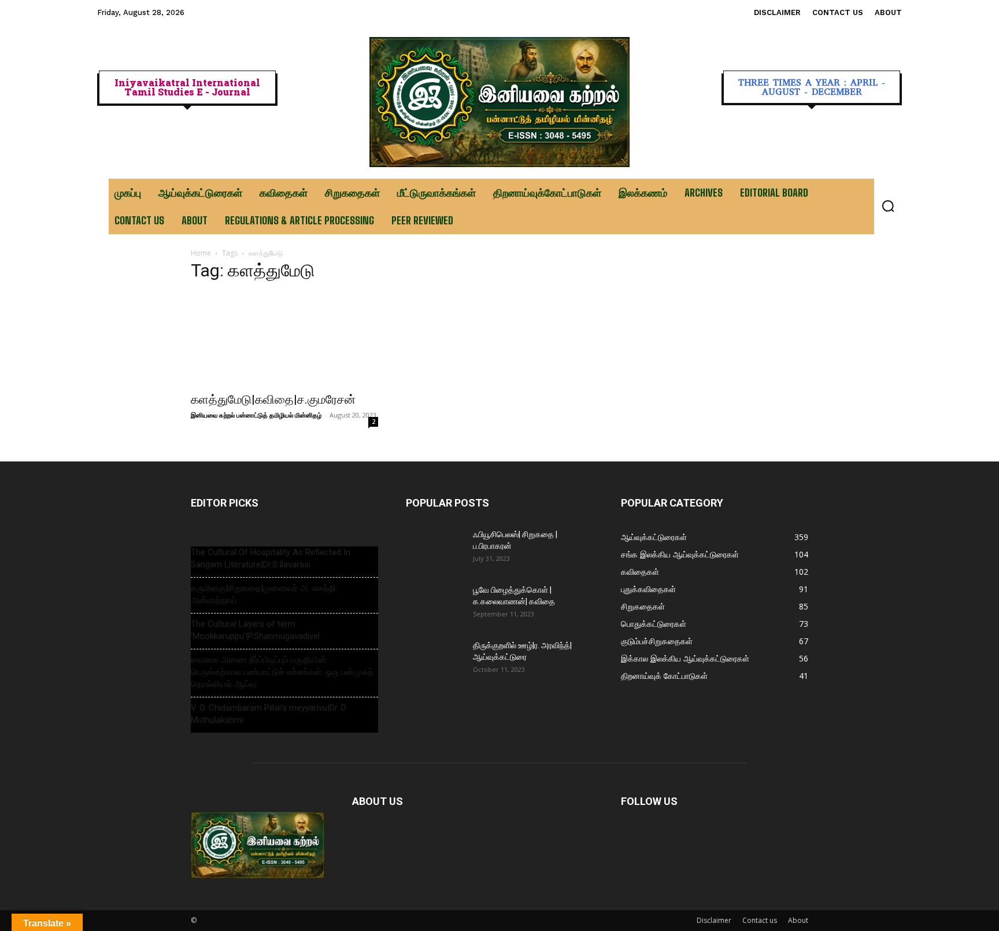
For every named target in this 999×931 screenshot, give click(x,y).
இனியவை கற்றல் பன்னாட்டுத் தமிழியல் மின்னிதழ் (256, 415)
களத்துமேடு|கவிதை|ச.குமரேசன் (273, 400)
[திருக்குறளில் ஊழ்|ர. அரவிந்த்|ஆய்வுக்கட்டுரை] (435, 660)
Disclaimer (714, 920)
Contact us (759, 920)
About (798, 920)
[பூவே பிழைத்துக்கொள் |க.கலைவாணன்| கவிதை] (435, 604)
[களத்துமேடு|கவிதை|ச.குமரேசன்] (284, 339)
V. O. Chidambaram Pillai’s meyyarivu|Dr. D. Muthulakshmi (269, 714)
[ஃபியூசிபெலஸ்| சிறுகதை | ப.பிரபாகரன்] (435, 549)
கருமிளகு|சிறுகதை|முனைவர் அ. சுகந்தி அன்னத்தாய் (263, 594)
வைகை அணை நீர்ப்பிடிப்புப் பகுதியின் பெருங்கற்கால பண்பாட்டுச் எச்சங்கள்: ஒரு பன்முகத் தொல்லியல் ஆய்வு (282, 672)
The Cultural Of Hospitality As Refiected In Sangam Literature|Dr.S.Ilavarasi (270, 558)
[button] (888, 206)
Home (201, 253)
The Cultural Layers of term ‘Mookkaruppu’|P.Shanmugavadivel (255, 630)
